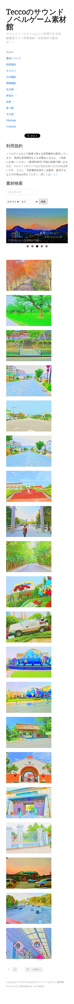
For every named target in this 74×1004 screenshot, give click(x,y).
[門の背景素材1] (28, 837)
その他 (10, 114)
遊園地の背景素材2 (37, 673)
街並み (10, 95)
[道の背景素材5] (28, 450)
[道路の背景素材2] (28, 872)
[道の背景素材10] (28, 275)
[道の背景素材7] (28, 380)
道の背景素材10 (39, 286)
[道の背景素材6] (28, 415)
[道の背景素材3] (28, 521)
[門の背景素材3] (28, 767)
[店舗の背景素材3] (28, 943)
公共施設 (11, 77)
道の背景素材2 (40, 568)
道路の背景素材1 (39, 919)
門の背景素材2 (40, 814)
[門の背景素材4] (28, 732)
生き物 (10, 89)
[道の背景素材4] (28, 486)
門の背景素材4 (40, 743)
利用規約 (11, 64)
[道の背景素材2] (28, 556)
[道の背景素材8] (28, 345)
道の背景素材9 (40, 321)
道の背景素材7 (40, 392)
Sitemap (11, 120)
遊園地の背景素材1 (37, 708)
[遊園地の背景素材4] (28, 591)
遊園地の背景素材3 (37, 638)
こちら (54, 174)
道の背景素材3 (40, 532)
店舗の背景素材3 (39, 954)
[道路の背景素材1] (28, 908)
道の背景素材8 (40, 357)
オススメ (11, 70)
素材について (13, 58)
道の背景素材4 (40, 497)
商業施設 (11, 83)
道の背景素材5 (40, 462)
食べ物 (10, 108)
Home (9, 52)
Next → (37, 969)
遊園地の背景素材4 (37, 603)
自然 (8, 102)
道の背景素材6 (40, 427)
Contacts (11, 126)
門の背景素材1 (40, 849)
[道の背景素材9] (28, 310)
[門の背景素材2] (28, 802)
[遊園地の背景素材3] (28, 626)
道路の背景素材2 (39, 884)
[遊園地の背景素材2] (28, 661)
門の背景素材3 (40, 779)
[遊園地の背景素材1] (28, 697)
